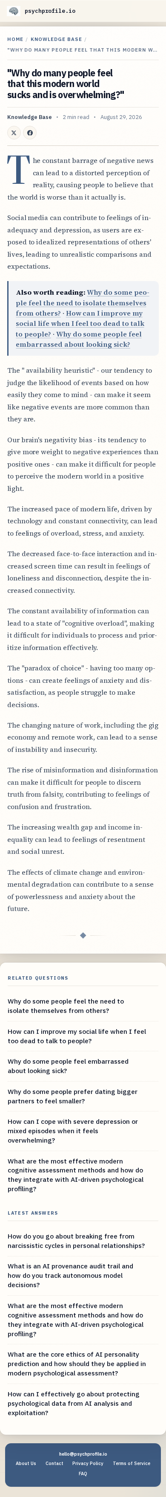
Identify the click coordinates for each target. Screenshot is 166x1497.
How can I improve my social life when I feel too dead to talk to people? (80, 323)
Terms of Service (131, 1463)
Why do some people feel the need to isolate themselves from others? (82, 302)
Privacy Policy (87, 1463)
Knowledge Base (56, 39)
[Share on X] (14, 132)
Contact (54, 1463)
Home (15, 39)
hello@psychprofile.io (83, 1454)
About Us (26, 1463)
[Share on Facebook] (30, 132)
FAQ (83, 1474)
